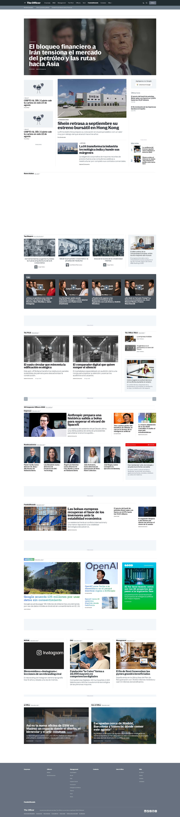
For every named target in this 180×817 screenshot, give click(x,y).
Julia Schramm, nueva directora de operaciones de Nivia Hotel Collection (92, 467)
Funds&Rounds (64, 119)
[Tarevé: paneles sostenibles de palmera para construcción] (46, 349)
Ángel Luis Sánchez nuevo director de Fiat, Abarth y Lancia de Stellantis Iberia (71, 467)
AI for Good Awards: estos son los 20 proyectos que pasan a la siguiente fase (139, 589)
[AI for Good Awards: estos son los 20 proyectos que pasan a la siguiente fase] (139, 576)
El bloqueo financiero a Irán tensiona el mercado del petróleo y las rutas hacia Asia (65, 55)
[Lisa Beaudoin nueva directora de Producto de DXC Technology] (52, 455)
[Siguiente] (154, 399)
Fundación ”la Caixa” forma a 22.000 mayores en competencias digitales (87, 674)
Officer (152, 2)
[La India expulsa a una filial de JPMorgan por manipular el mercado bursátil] (147, 512)
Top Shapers (73, 772)
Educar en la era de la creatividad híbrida (108, 260)
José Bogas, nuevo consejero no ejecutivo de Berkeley (112, 467)
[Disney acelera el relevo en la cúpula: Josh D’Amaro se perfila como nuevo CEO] (137, 159)
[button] (25, 3)
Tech (71, 793)
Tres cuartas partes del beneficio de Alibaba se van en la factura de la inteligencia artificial (123, 428)
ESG (71, 778)
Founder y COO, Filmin (90, 217)
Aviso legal (62, 813)
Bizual (71, 775)
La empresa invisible (144, 336)
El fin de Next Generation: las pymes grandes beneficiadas (133, 672)
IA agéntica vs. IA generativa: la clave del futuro (145, 347)
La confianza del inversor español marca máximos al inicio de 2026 (148, 150)
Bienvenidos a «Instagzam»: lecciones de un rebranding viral (43, 672)
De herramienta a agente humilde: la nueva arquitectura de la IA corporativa (39, 261)
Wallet (27, 98)
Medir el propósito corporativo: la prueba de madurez (74, 260)
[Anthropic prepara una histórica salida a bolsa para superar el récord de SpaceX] (45, 425)
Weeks (141, 775)
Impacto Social (74, 781)
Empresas (27, 769)
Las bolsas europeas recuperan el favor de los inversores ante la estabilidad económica (86, 513)
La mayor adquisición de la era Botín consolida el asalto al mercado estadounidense (147, 428)
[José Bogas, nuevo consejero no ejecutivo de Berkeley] (112, 455)
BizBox (48, 772)
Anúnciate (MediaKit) (29, 813)
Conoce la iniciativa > (148, 565)
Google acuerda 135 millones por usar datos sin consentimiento (52, 598)
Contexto (33, 41)
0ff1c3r (82, 143)
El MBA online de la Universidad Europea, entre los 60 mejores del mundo (141, 253)
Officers (49, 769)
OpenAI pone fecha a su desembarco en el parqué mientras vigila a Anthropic (100, 588)
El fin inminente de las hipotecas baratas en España (143, 108)
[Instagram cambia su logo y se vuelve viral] (44, 655)
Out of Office (120, 769)
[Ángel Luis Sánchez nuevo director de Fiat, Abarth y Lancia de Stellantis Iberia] (72, 455)
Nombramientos (51, 775)
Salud (71, 796)
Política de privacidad (72, 813)
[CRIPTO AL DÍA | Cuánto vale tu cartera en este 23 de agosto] (38, 88)
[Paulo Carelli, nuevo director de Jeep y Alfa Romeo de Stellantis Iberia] (32, 455)
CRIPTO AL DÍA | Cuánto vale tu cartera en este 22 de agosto (38, 134)
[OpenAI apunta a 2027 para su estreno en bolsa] (101, 573)
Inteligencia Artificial (75, 787)
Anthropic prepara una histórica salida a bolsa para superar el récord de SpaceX (86, 420)
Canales (141, 778)
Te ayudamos (54, 813)
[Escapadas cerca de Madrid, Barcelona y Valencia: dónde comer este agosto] (123, 725)
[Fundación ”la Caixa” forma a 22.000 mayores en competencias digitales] (90, 655)
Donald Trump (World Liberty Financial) (62, 7)
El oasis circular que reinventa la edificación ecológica (45, 366)
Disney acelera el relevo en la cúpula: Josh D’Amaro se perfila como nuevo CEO (148, 161)
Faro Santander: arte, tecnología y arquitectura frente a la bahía (140, 466)
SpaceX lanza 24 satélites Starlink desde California (92, 602)
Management (74, 769)
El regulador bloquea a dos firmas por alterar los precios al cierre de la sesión (146, 521)
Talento (72, 790)
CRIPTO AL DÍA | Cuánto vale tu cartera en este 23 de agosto (38, 102)
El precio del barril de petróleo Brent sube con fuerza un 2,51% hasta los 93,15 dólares (123, 511)
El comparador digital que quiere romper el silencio (94, 366)
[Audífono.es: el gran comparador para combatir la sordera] (95, 349)
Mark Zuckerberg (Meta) (42, 7)
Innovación (73, 784)
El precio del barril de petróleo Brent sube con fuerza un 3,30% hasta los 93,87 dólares (143, 98)
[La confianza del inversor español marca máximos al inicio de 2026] (137, 149)
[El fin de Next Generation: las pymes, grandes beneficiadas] (136, 655)
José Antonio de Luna (90, 211)
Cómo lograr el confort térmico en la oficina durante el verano (139, 381)
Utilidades (141, 781)
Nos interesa (47, 813)
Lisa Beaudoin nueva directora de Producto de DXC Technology (51, 467)
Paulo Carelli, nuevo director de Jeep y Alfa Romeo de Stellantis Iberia (31, 467)
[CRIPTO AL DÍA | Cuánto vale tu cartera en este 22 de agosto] (38, 119)
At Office (141, 772)
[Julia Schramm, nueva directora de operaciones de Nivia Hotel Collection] (92, 455)
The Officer (29, 810)
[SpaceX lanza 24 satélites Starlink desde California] (110, 603)
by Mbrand (82, 813)
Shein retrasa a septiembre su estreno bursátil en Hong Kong (88, 125)
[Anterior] (26, 399)
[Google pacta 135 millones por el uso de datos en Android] (52, 578)
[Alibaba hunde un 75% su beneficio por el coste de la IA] (123, 418)
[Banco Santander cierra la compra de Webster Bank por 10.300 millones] (147, 418)
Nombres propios (28, 7)
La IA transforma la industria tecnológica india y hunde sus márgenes (99, 149)
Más (140, 769)
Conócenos (39, 813)
